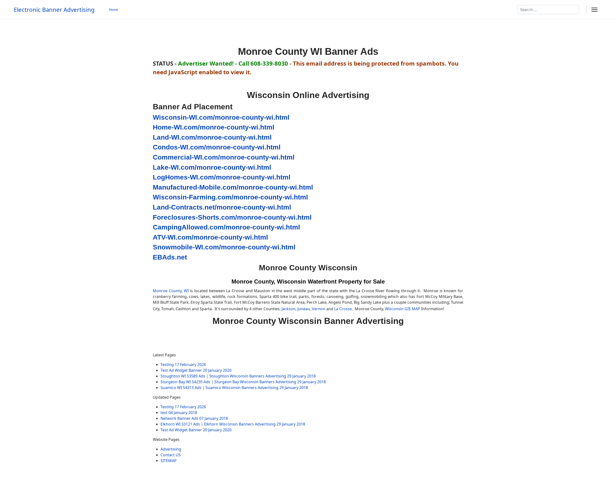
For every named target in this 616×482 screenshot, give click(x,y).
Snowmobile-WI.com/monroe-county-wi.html (224, 247)
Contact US (170, 454)
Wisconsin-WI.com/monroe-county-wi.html (221, 117)
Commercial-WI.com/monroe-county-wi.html (224, 157)
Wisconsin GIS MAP (402, 308)
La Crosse (343, 308)
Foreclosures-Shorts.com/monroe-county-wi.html (232, 217)
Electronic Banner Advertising (54, 9)
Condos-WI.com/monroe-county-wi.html (217, 147)
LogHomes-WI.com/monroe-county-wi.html (221, 177)
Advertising (170, 449)
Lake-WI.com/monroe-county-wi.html (212, 167)
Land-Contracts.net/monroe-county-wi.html (222, 207)
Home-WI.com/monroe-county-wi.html (213, 127)
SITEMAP (168, 460)
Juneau (303, 308)
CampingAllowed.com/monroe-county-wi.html (226, 227)
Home (113, 10)
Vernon (318, 308)
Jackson (288, 308)
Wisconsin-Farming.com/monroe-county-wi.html (230, 197)
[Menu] (594, 9)
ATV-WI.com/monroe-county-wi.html (210, 237)
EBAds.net (170, 257)
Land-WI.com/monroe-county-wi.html (212, 137)
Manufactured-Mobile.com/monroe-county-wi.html (233, 187)
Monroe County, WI (171, 290)
